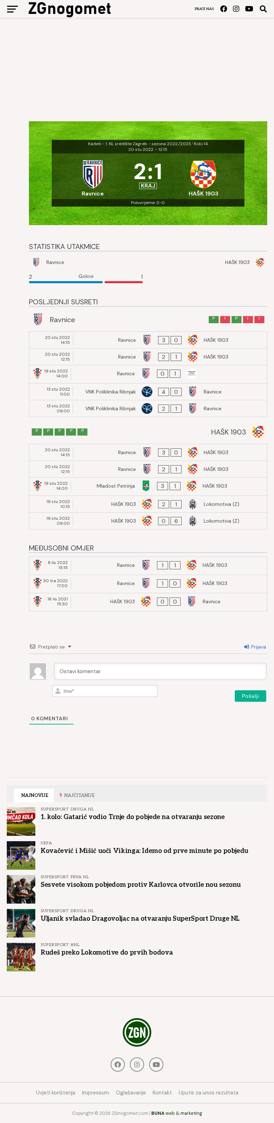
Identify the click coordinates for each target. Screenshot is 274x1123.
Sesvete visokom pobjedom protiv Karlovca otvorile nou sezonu (141, 885)
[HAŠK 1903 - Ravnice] (148, 602)
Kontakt (162, 1092)
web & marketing (176, 1113)
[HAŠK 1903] (203, 176)
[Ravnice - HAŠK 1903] (148, 340)
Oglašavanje (131, 1092)
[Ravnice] (93, 176)
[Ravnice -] (148, 374)
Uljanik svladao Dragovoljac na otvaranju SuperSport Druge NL (140, 919)
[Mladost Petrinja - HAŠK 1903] (148, 487)
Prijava (258, 647)
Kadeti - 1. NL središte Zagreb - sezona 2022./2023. (140, 144)
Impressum (95, 1092)
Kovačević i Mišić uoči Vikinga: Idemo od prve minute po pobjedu (144, 851)
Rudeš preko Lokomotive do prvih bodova (107, 952)
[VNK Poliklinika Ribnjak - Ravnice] (148, 391)
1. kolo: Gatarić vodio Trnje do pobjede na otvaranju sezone (132, 817)
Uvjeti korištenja (55, 1092)
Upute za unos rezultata (208, 1092)
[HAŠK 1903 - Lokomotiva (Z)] (148, 504)
